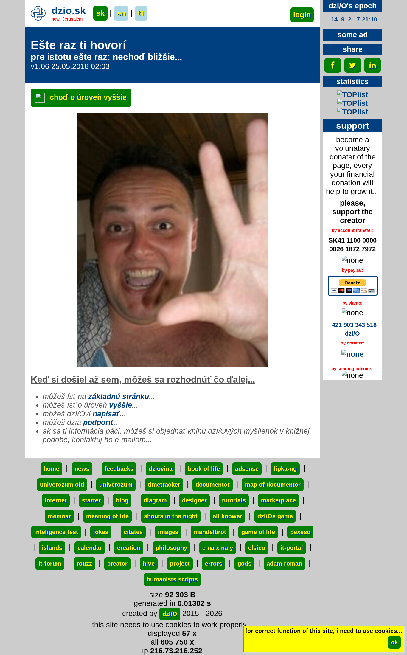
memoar (59, 516)
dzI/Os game (275, 516)
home (51, 468)
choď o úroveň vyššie (87, 97)
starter (91, 500)
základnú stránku (118, 396)
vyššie (120, 405)
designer (194, 500)
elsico (256, 547)
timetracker (164, 484)
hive (149, 563)
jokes (100, 532)
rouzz (84, 563)
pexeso (300, 532)
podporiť (98, 422)
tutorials (234, 500)
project (180, 563)
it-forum (49, 563)
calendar (89, 547)
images (168, 532)
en (121, 13)
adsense (247, 468)
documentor (212, 484)
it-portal (291, 547)
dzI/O (169, 614)
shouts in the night (171, 516)
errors (213, 563)
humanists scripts (172, 579)
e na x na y (217, 547)
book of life (204, 468)
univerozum (116, 484)
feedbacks (119, 468)
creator (117, 563)
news (81, 468)
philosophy (171, 547)
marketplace (278, 500)
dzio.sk (69, 10)
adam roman (284, 563)
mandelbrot (210, 532)
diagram (155, 500)
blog (122, 500)
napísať (106, 413)
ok (394, 642)
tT (141, 13)
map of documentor (273, 484)
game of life (258, 532)
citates (133, 532)
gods (244, 563)
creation (128, 547)
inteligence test (56, 532)
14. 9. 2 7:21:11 (354, 19)
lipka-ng (285, 468)
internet (56, 500)
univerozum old (62, 484)
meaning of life (107, 516)
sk (100, 13)
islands (52, 547)
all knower (227, 516)
